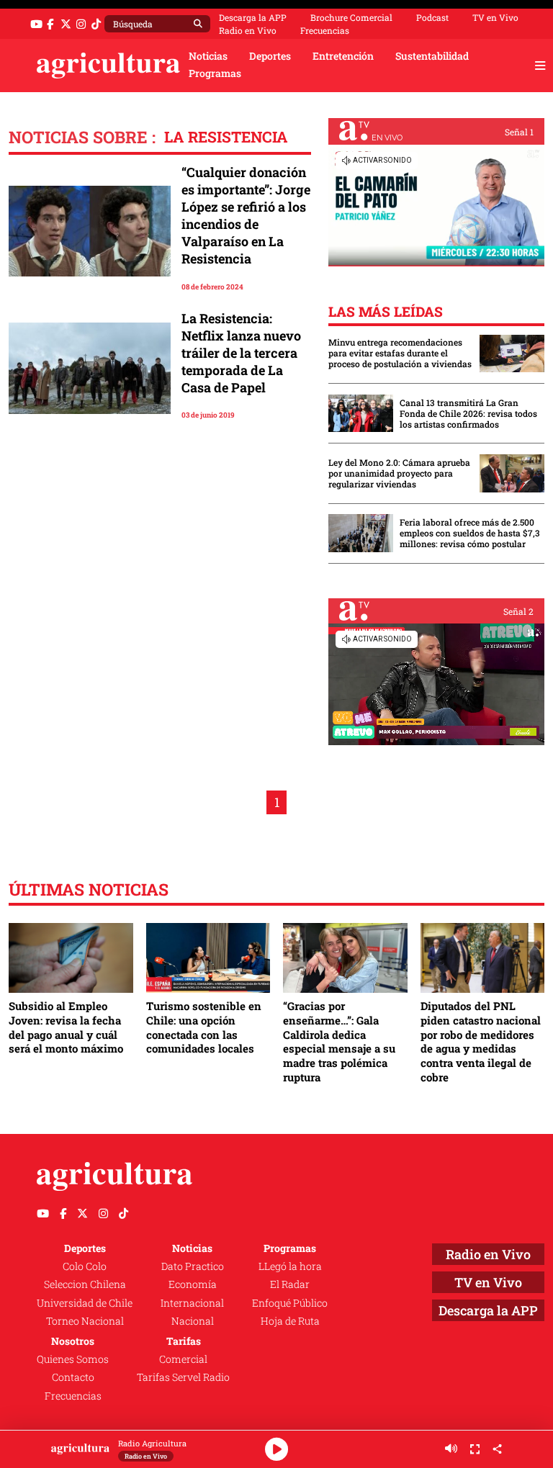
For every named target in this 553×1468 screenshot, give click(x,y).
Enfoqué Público (290, 1303)
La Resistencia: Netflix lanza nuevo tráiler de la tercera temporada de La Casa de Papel (241, 353)
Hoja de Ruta (290, 1321)
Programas (215, 73)
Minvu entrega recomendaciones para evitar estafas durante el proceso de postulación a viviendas (400, 353)
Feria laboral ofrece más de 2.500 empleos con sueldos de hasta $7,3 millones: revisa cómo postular (470, 533)
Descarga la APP (253, 17)
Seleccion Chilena (85, 1284)
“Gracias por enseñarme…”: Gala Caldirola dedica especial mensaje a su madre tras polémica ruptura (339, 1041)
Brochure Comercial (351, 17)
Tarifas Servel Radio (183, 1377)
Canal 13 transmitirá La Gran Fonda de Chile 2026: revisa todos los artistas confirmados (468, 413)
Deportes (270, 56)
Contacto (73, 1377)
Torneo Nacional (85, 1321)
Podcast (432, 17)
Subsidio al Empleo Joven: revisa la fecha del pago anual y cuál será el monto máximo (66, 1027)
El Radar (290, 1284)
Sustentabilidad (432, 56)
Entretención (343, 56)
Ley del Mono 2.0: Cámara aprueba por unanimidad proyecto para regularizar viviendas (399, 473)
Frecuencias (324, 30)
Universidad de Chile (84, 1303)
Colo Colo (85, 1266)
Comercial (183, 1359)
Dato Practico (192, 1266)
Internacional (192, 1303)
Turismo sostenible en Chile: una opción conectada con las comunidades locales (203, 1027)
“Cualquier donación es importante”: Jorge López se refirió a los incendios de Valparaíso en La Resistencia (245, 215)
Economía (192, 1284)
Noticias (208, 56)
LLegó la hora (290, 1266)
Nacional (192, 1321)
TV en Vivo (495, 17)
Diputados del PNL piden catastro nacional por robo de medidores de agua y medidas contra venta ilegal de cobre (481, 1041)
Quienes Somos (73, 1359)
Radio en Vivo (247, 30)
